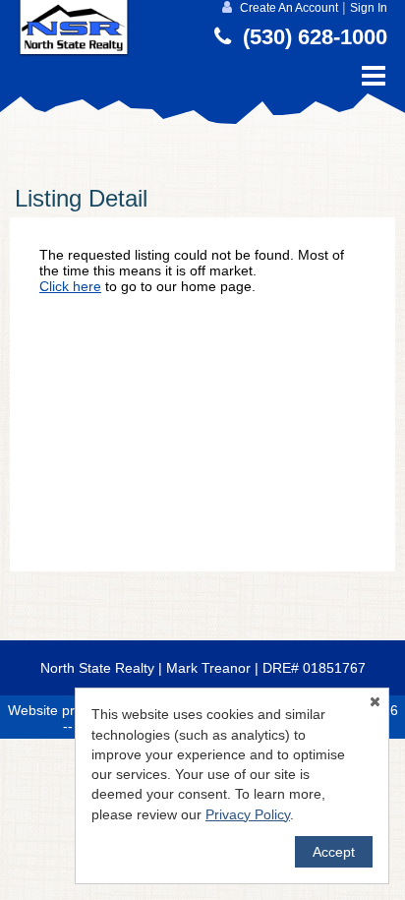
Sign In (368, 8)
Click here (70, 286)
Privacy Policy (247, 814)
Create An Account (289, 8)
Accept (334, 852)
